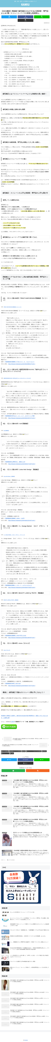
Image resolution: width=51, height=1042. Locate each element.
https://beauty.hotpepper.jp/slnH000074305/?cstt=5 (21, 587)
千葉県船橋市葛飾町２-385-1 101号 (14, 518)
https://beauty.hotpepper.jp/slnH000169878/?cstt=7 (21, 637)
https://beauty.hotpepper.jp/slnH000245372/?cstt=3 (21, 418)
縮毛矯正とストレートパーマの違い (13, 58)
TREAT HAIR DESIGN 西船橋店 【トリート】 (13, 306)
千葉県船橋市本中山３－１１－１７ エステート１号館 (20, 416)
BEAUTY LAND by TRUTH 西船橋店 (11, 599)
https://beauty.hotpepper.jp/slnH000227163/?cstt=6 (21, 464)
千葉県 (12, 753)
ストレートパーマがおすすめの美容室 (34, 751)
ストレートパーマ (6, 753)
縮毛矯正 (44, 751)
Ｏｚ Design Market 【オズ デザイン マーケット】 (14, 534)
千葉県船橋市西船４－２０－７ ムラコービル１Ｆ (18, 585)
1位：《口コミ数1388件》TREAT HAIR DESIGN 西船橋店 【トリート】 (22, 69)
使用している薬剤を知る (11, 62)
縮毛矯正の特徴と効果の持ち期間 (13, 54)
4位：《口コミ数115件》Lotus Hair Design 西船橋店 (18, 77)
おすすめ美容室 (5, 751)
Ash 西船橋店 (6, 430)
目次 (23, 49)
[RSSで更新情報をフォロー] (37, 770)
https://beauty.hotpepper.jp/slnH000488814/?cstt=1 (21, 364)
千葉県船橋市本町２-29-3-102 (13, 683)
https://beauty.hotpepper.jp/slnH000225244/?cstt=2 (21, 520)
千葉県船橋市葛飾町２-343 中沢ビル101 (15, 635)
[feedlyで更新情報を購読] (13, 770)
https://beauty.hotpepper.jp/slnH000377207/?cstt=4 (21, 685)
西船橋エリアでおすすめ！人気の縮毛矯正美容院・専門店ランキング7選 (21, 67)
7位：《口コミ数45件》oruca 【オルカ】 (15, 84)
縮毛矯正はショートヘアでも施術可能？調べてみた (17, 64)
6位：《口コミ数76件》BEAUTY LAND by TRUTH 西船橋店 (20, 81)
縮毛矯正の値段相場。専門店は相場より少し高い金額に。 (19, 56)
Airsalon (26, 1040)
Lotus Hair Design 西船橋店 (9, 476)
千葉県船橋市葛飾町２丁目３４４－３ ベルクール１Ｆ (20, 361)
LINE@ (13, 721)
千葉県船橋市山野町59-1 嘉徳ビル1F (15, 461)
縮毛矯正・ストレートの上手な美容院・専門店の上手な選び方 (19, 60)
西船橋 (24, 751)
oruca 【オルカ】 (7, 650)
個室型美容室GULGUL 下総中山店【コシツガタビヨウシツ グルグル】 (17, 378)
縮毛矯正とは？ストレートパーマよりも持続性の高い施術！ (18, 52)
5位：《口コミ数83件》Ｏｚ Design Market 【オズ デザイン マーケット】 (24, 79)
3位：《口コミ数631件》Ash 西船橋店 (14, 75)
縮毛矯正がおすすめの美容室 (15, 751)
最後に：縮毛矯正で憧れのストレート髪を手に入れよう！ (18, 86)
